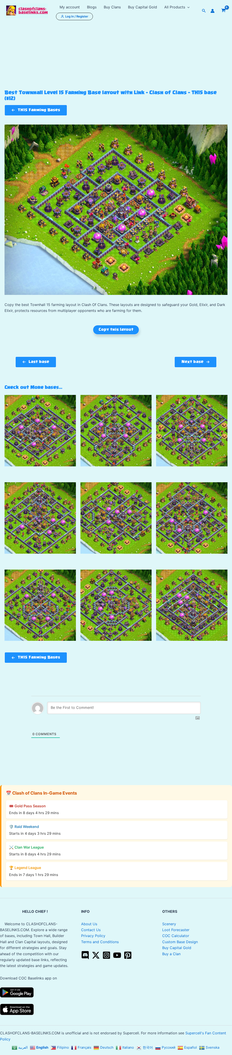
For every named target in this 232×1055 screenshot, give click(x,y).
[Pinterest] (128, 955)
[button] (187, 7)
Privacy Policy (93, 935)
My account (70, 7)
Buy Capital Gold (142, 7)
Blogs (92, 7)
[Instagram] (106, 955)
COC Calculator (175, 935)
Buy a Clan (171, 954)
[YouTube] (117, 955)
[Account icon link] (212, 11)
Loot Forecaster (175, 930)
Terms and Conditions (100, 942)
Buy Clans (112, 7)
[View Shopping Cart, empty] (223, 11)
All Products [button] (174, 7)
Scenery (169, 924)
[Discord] (85, 955)
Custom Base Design (180, 942)
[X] (96, 955)
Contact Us (91, 930)
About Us (89, 924)
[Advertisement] (116, 56)
